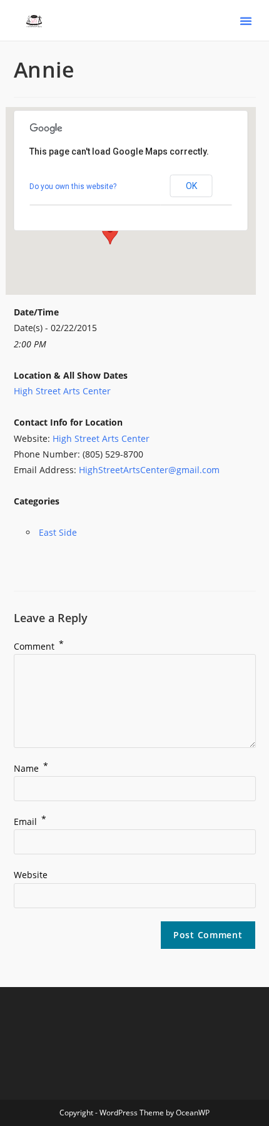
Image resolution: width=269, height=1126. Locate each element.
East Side (58, 532)
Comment (39, 646)
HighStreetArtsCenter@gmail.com (149, 470)
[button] (245, 20)
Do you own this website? (72, 186)
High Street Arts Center (62, 391)
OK (191, 186)
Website (31, 875)
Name (31, 768)
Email (30, 821)
